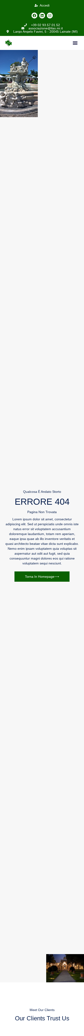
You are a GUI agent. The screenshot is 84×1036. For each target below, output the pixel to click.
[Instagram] (50, 15)
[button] (75, 43)
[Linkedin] (42, 15)
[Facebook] (34, 15)
